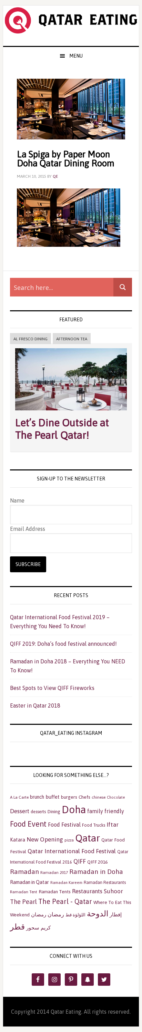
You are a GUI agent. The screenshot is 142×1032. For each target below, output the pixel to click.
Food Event (28, 824)
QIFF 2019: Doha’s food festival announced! (63, 644)
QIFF (79, 861)
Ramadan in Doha (96, 871)
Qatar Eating (71, 25)
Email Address (27, 529)
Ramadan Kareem (66, 882)
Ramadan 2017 (54, 872)
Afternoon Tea (71, 339)
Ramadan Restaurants (105, 882)
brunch (37, 797)
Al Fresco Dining (30, 339)
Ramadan (24, 871)
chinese (98, 797)
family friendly (105, 811)
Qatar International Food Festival (72, 851)
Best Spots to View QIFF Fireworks (52, 688)
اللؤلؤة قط (75, 914)
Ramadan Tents (55, 891)
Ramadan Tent (23, 891)
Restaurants (87, 891)
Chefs (84, 797)
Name (17, 500)
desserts (38, 811)
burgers (69, 797)
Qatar (87, 838)
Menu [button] (76, 56)
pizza (69, 840)
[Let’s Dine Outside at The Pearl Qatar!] (71, 412)
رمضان (56, 914)
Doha (74, 809)
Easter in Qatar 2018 (35, 705)
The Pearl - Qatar (65, 901)
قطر (17, 926)
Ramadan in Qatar (29, 882)
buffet (52, 797)
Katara (17, 840)
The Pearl (23, 901)
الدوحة (97, 913)
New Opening (45, 839)
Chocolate (116, 797)
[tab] (30, 339)
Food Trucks (93, 825)
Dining (53, 811)
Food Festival (64, 824)
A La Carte (19, 797)
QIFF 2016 (97, 862)
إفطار (116, 914)
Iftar (112, 824)
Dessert (19, 811)
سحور (32, 928)
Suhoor (113, 891)
